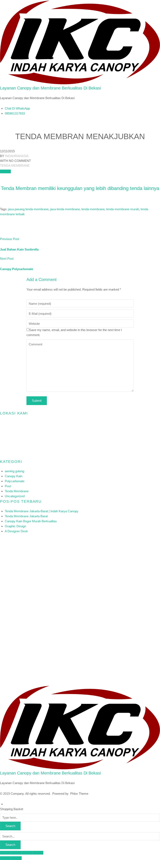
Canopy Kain (13, 476)
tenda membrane (93, 209)
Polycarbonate (14, 481)
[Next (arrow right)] (16, 858)
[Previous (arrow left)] (5, 858)
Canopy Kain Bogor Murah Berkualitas (31, 521)
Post (8, 486)
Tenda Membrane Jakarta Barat (26, 516)
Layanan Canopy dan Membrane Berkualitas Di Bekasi (50, 88)
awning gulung (14, 471)
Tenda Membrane (15, 165)
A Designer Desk (16, 531)
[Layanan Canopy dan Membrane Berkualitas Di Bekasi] (80, 42)
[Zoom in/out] (37, 853)
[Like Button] (5, 171)
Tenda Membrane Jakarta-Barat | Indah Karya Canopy (41, 511)
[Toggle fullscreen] (27, 853)
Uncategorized (15, 496)
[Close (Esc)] (5, 853)
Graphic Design (15, 526)
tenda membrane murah (122, 209)
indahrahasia (17, 156)
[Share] (16, 853)
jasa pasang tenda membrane (28, 209)
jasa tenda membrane (65, 209)
